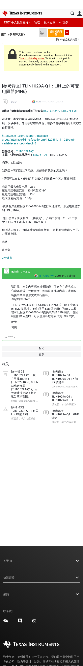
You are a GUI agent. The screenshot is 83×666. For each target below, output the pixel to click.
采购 (6, 594)
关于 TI (7, 560)
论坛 (37, 22)
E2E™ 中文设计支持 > (17, 22)
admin (13, 102)
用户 (79, 13)
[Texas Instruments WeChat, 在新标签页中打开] (5, 622)
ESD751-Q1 (70, 110)
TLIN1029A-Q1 (25, 151)
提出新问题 (67, 32)
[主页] (22, 13)
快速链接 (9, 577)
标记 (41, 348)
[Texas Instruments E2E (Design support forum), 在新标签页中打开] (20, 622)
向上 (6, 337)
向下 (14, 337)
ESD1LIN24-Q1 (52, 110)
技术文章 (49, 22)
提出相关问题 (56, 33)
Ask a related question (32, 58)
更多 (65, 22)
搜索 (72, 13)
